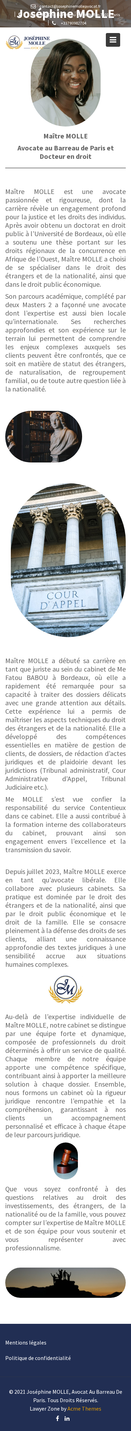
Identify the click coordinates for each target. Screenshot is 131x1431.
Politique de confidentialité (38, 1357)
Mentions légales (25, 1342)
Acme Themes (84, 1408)
